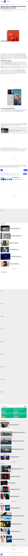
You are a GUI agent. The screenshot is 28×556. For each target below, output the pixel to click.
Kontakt (24, 552)
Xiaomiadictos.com (19, 56)
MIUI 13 (15, 55)
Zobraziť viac (14, 268)
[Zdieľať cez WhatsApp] (7, 179)
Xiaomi (4, 4)
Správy (2, 4)
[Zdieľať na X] (3, 179)
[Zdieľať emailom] (9, 179)
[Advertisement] (14, 16)
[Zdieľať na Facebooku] (1, 179)
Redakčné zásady (16, 552)
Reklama (19, 552)
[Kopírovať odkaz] (11, 179)
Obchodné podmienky (3, 552)
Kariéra (22, 552)
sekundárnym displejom (16, 64)
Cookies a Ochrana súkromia (10, 552)
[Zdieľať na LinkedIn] (5, 179)
